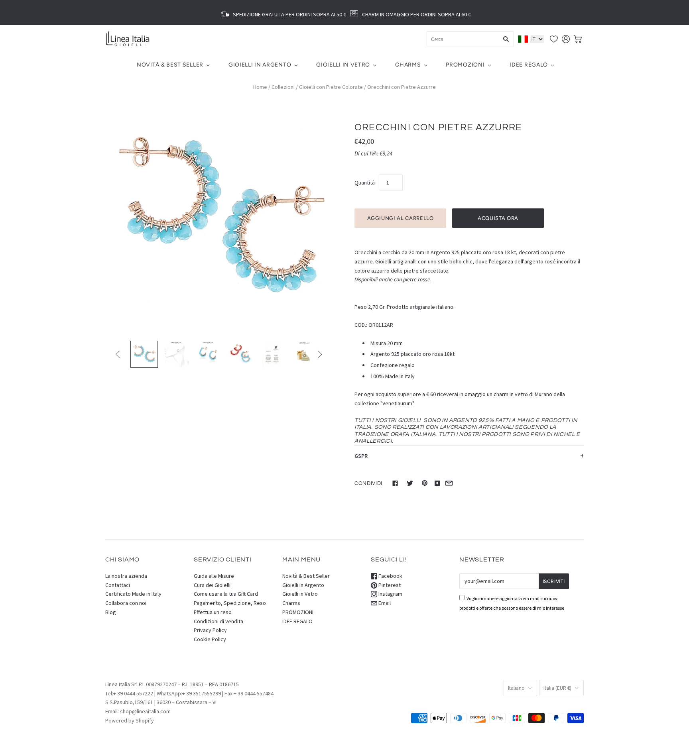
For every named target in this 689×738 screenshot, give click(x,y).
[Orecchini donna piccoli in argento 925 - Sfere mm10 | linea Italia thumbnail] (272, 354)
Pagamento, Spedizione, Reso (230, 602)
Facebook (389, 575)
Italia (557, 688)
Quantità (364, 182)
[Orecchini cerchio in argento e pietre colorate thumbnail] (176, 354)
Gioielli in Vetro (343, 64)
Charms (408, 64)
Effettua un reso (213, 612)
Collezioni (283, 86)
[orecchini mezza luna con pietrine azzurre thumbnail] (208, 354)
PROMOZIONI (465, 64)
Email (384, 602)
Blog (110, 612)
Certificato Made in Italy (133, 593)
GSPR (361, 455)
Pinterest (389, 585)
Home (260, 86)
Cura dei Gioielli (212, 585)
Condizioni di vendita (218, 621)
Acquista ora (498, 218)
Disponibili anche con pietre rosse (392, 280)
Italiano (516, 688)
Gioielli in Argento (259, 64)
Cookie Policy (210, 639)
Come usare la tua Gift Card (226, 593)
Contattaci (117, 585)
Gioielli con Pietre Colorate (331, 86)
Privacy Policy (210, 630)
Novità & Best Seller (170, 64)
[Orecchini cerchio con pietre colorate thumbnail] (240, 354)
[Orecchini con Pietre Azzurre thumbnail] (144, 354)
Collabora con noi (125, 602)
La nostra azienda (126, 575)
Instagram (389, 593)
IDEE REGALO (529, 64)
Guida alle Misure (214, 575)
